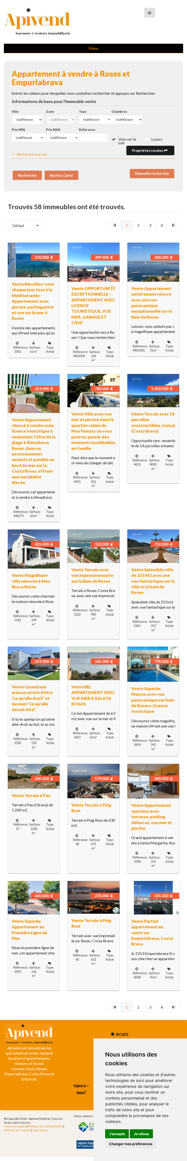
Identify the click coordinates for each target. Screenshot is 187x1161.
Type (82, 112)
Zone (50, 112)
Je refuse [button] (141, 1134)
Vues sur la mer (127, 141)
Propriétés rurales (148, 150)
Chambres (119, 112)
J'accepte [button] (117, 1134)
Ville (15, 112)
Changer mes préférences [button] (130, 1144)
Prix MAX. (53, 130)
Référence (87, 130)
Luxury (156, 139)
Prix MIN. (19, 130)
